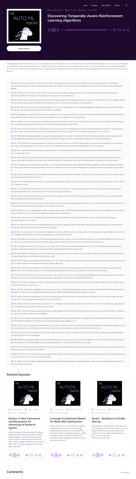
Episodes (94, 5)
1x (119, 29)
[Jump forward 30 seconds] (58, 29)
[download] (123, 29)
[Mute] (114, 29)
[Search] (125, 5)
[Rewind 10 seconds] (49, 29)
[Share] (127, 29)
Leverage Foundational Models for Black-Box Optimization (68, 420)
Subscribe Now (24, 48)
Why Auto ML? (106, 5)
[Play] (53, 29)
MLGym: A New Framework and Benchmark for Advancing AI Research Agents (24, 423)
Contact (117, 5)
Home (85, 5)
